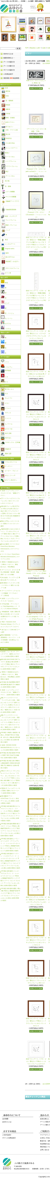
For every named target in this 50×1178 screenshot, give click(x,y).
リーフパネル (10, 157)
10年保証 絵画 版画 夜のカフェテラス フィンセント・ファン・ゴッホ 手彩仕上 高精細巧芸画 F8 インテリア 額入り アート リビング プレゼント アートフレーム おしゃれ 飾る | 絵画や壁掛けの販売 (10, 813)
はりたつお (8, 429)
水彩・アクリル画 (11, 130)
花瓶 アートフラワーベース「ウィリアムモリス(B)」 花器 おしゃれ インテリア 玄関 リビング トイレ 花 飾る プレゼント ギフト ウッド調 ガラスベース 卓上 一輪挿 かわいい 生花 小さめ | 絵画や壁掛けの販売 (10, 705)
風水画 (7, 134)
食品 (6, 239)
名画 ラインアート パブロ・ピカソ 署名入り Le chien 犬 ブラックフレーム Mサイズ (36, 495)
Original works (9, 248)
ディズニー (8, 466)
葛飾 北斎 (7, 453)
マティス (7, 413)
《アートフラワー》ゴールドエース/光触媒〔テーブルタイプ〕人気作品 (10, 593)
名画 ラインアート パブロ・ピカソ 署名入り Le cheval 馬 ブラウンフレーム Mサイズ (36, 374)
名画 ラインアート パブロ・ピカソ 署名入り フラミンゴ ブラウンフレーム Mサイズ (36, 980)
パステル (7, 329)
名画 (7, 96)
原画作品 (8, 138)
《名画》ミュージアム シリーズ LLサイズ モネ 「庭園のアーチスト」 (10, 493)
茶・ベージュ (9, 313)
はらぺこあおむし (10, 480)
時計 (7, 171)
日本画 (7, 113)
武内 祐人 (7, 438)
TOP (26, 48)
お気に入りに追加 (36, 88)
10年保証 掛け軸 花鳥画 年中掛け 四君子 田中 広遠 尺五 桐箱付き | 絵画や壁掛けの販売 (10, 755)
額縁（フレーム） (11, 225)
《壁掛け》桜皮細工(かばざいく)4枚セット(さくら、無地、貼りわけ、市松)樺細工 (10, 564)
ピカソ (6, 403)
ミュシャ (7, 418)
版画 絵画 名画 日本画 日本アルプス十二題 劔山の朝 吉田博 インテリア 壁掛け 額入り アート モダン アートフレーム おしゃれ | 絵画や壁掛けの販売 (10, 664)
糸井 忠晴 (7, 433)
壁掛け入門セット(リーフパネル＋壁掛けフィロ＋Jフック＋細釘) (10, 523)
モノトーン (8, 318)
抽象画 (7, 109)
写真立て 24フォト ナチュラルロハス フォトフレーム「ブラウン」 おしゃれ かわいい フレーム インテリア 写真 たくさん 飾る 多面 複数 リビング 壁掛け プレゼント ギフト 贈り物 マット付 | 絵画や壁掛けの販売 (10, 778)
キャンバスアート (11, 148)
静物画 (7, 105)
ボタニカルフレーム (12, 268)
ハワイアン (8, 367)
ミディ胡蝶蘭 (10, 191)
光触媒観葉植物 (10, 209)
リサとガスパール (10, 462)
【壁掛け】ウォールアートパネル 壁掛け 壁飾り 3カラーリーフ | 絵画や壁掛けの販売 (10, 790)
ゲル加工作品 (10, 143)
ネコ (6, 382)
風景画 (7, 91)
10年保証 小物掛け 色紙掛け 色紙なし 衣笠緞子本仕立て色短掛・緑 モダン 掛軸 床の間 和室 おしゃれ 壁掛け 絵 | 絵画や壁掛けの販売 (10, 737)
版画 (7, 253)
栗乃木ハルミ (9, 389)
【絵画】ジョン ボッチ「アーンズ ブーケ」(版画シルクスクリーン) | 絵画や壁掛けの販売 (10, 654)
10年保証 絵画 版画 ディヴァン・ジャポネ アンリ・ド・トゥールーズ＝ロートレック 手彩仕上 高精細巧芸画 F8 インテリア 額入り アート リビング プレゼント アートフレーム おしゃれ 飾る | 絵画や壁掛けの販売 (10, 861)
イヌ (6, 377)
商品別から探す (35, 48)
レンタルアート (9, 244)
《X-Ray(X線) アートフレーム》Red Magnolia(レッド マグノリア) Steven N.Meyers (10, 606)
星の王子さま (10, 257)
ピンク (6, 303)
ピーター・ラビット (11, 471)
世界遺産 (7, 370)
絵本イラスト (10, 122)
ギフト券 (7, 273)
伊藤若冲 (7, 449)
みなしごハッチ (9, 475)
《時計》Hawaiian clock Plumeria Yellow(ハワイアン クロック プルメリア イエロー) (10, 624)
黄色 (6, 283)
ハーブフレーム (10, 161)
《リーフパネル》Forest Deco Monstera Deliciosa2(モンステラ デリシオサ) (10, 556)
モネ (6, 393)
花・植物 (7, 186)
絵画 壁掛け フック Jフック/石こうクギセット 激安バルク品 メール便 (10, 585)
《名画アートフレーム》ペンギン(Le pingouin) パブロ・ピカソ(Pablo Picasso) (36, 616)
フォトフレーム (10, 220)
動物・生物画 (10, 118)
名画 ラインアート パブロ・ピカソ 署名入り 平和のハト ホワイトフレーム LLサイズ (36, 1061)
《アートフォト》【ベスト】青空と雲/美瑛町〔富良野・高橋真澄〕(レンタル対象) (10, 572)
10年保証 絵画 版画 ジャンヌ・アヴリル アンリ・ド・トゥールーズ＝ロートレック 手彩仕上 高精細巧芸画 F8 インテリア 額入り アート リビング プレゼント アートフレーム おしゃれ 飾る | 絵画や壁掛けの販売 (10, 878)
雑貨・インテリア (10, 216)
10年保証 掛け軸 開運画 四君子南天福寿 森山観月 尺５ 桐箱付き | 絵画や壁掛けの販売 (10, 684)
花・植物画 (9, 100)
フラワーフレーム (11, 166)
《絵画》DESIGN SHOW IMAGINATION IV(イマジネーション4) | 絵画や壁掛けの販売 (10, 747)
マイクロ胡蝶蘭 (10, 197)
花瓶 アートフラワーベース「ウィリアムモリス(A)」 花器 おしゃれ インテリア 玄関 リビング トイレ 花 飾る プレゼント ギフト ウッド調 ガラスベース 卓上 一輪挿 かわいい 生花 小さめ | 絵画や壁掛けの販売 (10, 722)
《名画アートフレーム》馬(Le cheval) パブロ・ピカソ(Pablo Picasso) (36, 573)
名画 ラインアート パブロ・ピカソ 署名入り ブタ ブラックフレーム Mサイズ (36, 535)
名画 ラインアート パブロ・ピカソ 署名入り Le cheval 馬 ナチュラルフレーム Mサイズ (36, 859)
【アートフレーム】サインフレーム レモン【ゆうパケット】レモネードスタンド (10, 501)
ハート (6, 362)
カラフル (7, 323)
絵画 (43, 48)
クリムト (7, 408)
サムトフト (8, 398)
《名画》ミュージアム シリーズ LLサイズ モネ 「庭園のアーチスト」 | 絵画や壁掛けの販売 (10, 692)
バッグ (7, 230)
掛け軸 (6, 181)
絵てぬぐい (9, 126)
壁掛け (6, 153)
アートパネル (10, 176)
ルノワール (8, 424)
